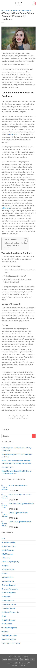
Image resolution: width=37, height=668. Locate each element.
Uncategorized (6, 624)
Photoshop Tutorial (8, 608)
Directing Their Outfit (12, 245)
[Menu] (2, 3)
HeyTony (22, 665)
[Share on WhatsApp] (9, 417)
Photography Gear (7, 600)
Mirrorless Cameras (8, 585)
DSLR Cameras (7, 554)
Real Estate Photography (10, 612)
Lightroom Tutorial (7, 581)
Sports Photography (8, 620)
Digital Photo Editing (8, 546)
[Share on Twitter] (16, 417)
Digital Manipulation (8, 542)
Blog (3, 10)
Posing (8, 248)
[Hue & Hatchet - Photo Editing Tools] (18, 3)
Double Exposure (7, 550)
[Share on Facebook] (13, 417)
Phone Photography (8, 593)
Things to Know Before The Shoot (16, 243)
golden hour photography (10, 562)
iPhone (4, 573)
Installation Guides (8, 569)
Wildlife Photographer (9, 635)
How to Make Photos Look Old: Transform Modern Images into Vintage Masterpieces (16, 462)
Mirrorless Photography (9, 589)
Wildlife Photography (8, 639)
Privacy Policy (13, 656)
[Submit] (34, 436)
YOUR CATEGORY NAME (10, 643)
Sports (3, 616)
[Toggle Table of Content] (25, 240)
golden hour (5, 558)
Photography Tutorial (23, 10)
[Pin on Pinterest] (23, 417)
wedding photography (9, 628)
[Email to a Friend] (20, 417)
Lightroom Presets (7, 577)
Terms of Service (23, 656)
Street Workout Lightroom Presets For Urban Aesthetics (16, 455)
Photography (10, 10)
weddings (4, 631)
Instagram (4, 565)
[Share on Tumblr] (27, 417)
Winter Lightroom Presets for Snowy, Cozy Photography (16, 449)
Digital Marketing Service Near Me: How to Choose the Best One (16, 472)
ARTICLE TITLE (7, 467)
